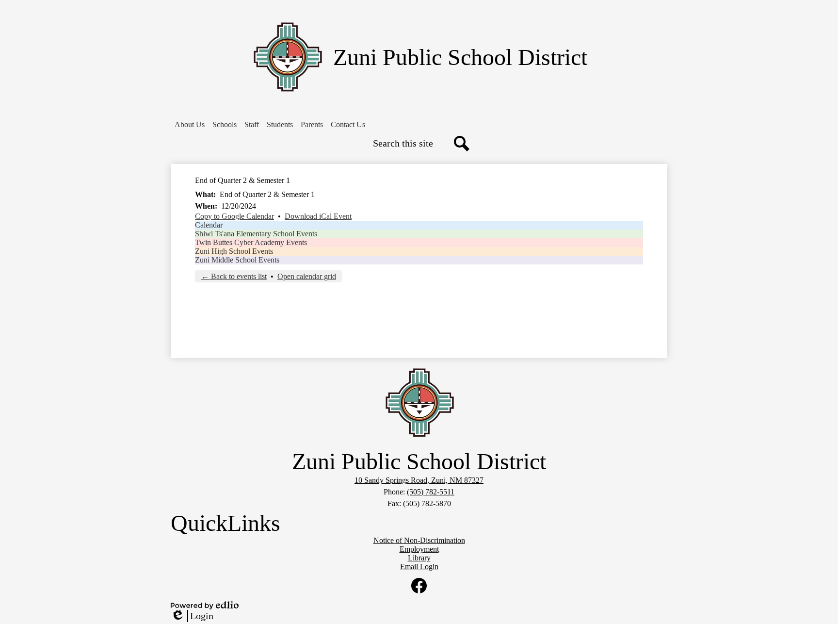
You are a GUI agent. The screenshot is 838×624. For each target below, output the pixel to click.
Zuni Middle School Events (237, 260)
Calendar (209, 225)
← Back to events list (234, 276)
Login (192, 616)
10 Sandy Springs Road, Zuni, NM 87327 (419, 480)
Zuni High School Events (234, 251)
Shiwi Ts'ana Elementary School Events (256, 234)
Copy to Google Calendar (234, 216)
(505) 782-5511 (430, 492)
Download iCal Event (318, 216)
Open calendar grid (306, 276)
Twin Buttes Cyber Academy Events (251, 242)
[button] (190, 124)
